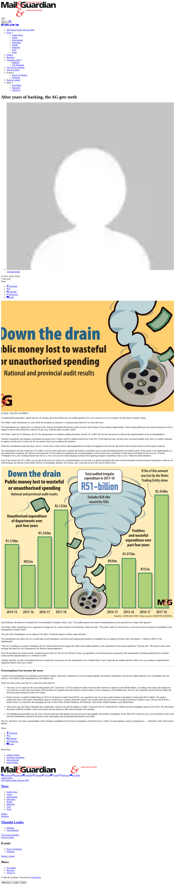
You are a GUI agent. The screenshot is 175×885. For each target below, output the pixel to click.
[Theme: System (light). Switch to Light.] (5, 22)
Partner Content (8, 856)
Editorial (10, 828)
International (12, 797)
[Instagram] (4, 25)
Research (10, 870)
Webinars (11, 851)
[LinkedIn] (6, 25)
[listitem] (6, 775)
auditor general (13, 755)
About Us (11, 873)
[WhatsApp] (15, 25)
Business (5, 816)
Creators (8, 778)
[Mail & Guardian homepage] (87, 9)
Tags (3, 778)
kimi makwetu (13, 760)
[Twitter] (13, 25)
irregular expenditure (15, 757)
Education (11, 799)
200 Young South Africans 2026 (15, 780)
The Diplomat (13, 830)
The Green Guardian (10, 835)
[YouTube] (17, 25)
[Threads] (9, 25)
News (4, 786)
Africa (9, 794)
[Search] (10, 22)
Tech (9, 807)
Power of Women (14, 849)
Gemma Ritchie (13, 272)
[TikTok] (11, 25)
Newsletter (11, 868)
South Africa (12, 792)
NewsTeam (36, 877)
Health (9, 802)
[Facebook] (2, 25)
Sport (9, 809)
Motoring (11, 804)
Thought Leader (12, 822)
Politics (4, 814)
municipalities (12, 762)
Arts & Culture (7, 837)
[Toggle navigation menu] (3, 18)
